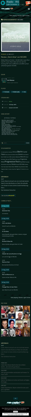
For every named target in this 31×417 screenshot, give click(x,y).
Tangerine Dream (4, 169)
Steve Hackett (6, 166)
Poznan (18, 159)
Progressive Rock (12, 161)
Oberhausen (3, 159)
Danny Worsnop (8, 154)
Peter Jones (7, 159)
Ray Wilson (23, 162)
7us (1, 152)
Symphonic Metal (24, 166)
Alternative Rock (5, 152)
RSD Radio (22, 164)
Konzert (5, 156)
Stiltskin (17, 166)
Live (10, 157)
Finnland (16, 154)
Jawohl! (15, 411)
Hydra (24, 154)
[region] (15, 193)
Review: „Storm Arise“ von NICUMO (14, 57)
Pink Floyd (12, 159)
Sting (20, 166)
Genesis (20, 154)
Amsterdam (10, 152)
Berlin (19, 151)
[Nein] (29, 411)
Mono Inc (23, 157)
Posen (16, 159)
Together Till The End (20, 169)
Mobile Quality (16, 91)
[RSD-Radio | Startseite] (9, 9)
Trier (26, 169)
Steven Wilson (11, 166)
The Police (10, 169)
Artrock (15, 152)
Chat (25, 91)
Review (14, 164)
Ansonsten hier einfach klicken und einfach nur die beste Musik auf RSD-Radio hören (15, 414)
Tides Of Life (14, 169)
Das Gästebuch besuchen (8, 188)
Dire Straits (13, 154)
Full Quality (6, 91)
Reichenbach (9, 164)
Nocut (27, 156)
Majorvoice (18, 156)
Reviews (3, 54)
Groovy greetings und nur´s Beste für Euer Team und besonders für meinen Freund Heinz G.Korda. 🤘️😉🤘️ (15, 183)
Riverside (17, 164)
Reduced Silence (4, 164)
